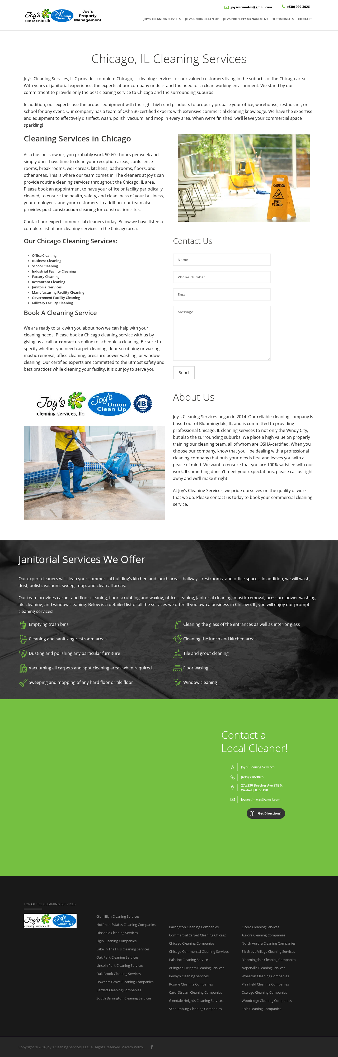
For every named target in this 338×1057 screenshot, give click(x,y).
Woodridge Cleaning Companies (267, 1000)
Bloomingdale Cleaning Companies (269, 959)
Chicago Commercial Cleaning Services (199, 951)
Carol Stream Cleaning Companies (195, 992)
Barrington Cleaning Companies (194, 927)
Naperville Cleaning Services (263, 967)
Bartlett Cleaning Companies (118, 990)
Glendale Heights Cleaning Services (196, 1000)
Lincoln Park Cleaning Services (119, 965)
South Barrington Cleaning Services (123, 998)
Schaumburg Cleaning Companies (195, 1008)
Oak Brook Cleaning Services (118, 973)
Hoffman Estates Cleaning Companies (126, 924)
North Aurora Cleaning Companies (268, 943)
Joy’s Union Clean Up (202, 19)
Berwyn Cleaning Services (189, 976)
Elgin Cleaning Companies (116, 941)
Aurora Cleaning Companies (263, 935)
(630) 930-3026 (298, 6)
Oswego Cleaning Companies (264, 992)
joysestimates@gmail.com (251, 7)
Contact (305, 19)
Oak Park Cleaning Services (117, 957)
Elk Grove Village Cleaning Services (268, 951)
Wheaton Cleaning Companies (265, 976)
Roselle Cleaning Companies (191, 984)
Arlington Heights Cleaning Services (196, 967)
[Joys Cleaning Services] (63, 15)
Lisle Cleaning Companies (261, 1008)
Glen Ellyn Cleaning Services (117, 916)
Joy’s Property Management (245, 19)
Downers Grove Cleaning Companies (124, 981)
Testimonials (283, 19)
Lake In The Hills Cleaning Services (122, 949)
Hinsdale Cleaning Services (117, 932)
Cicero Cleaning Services (260, 927)
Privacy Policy (132, 1047)
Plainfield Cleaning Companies (265, 984)
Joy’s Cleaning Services (162, 19)
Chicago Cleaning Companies (191, 943)
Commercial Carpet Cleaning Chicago (198, 935)
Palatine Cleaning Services (189, 959)
